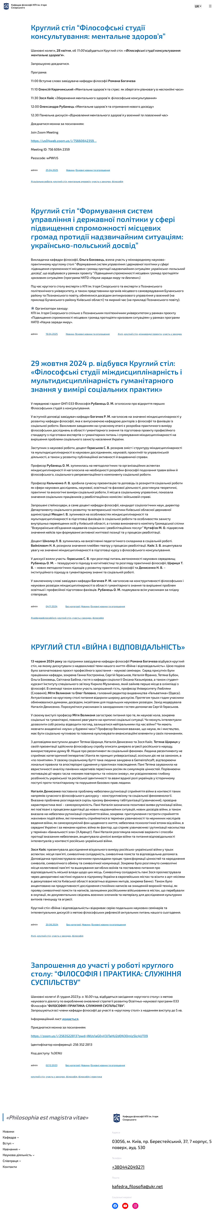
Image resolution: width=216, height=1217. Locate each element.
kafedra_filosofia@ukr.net (137, 1186)
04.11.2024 (51, 606)
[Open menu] (210, 6)
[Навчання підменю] (19, 1149)
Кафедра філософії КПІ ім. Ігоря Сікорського (29, 6)
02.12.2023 (51, 1065)
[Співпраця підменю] (20, 1161)
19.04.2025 (52, 333)
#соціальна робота (41, 181)
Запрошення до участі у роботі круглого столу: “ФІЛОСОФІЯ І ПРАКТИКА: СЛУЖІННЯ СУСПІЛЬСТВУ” (106, 973)
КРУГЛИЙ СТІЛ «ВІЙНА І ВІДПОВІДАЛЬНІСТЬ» (108, 646)
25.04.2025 (52, 170)
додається (70, 1019)
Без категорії (72, 606)
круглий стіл (60, 181)
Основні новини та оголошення (92, 170)
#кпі (120, 333)
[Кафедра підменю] (18, 1137)
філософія (117, 181)
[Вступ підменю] (13, 1143)
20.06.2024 (52, 924)
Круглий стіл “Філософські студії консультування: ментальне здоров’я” (98, 31)
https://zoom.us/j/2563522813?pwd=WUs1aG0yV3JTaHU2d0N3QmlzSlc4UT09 (89, 1036)
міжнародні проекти (150, 333)
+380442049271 (128, 1166)
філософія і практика (90, 1076)
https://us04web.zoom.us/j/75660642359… (64, 141)
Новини (70, 170)
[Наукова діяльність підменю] (33, 1155)
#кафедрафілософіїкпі (43, 617)
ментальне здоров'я (79, 181)
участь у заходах (101, 181)
